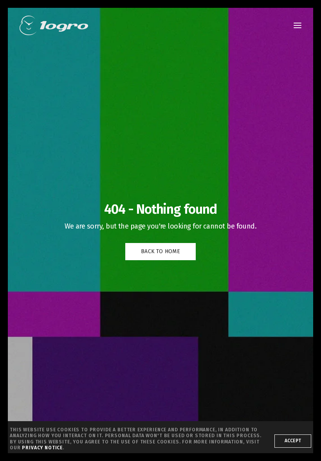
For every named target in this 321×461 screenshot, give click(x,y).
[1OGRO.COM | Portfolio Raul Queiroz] (54, 25)
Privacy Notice (42, 447)
